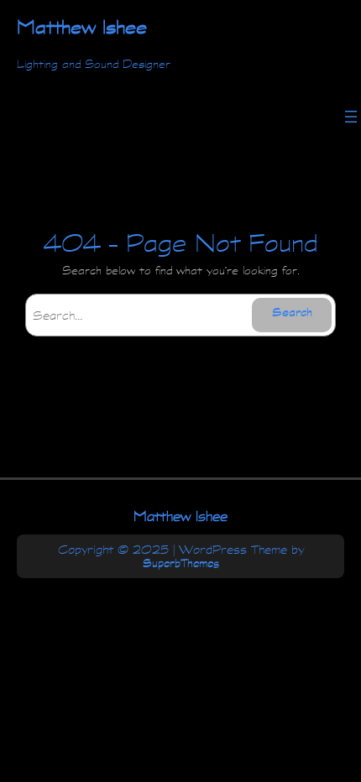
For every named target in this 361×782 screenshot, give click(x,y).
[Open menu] (351, 117)
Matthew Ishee (180, 515)
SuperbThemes (181, 563)
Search (292, 314)
